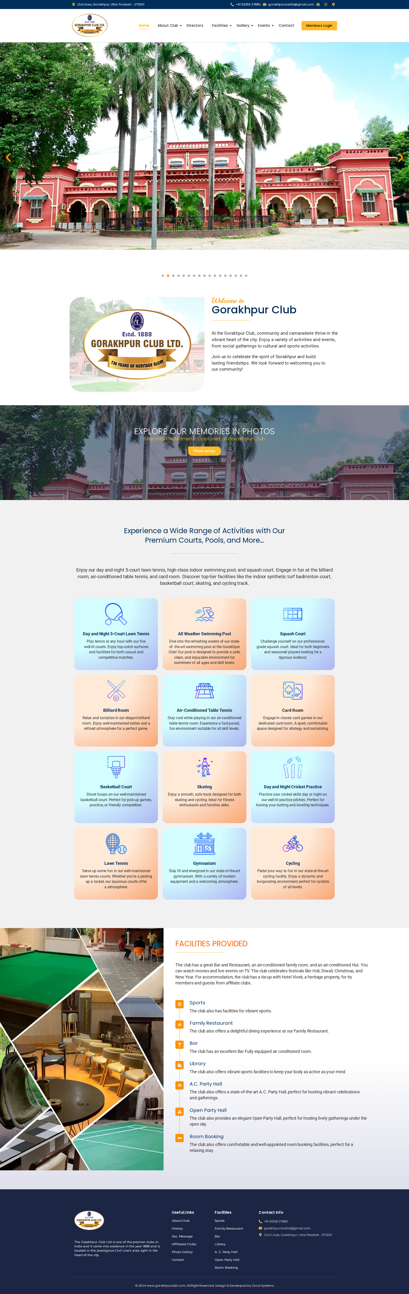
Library (220, 1244)
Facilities (220, 25)
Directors (195, 25)
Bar (217, 1236)
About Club (168, 25)
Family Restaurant (229, 1228)
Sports (219, 1220)
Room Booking (226, 1267)
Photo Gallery (182, 1252)
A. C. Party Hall (226, 1252)
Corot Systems (263, 1285)
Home (144, 25)
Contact (286, 25)
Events (264, 25)
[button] (8, 157)
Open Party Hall (227, 1260)
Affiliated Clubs (184, 1244)
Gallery (242, 25)
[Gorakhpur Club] (89, 25)
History (177, 1228)
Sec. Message (182, 1236)
